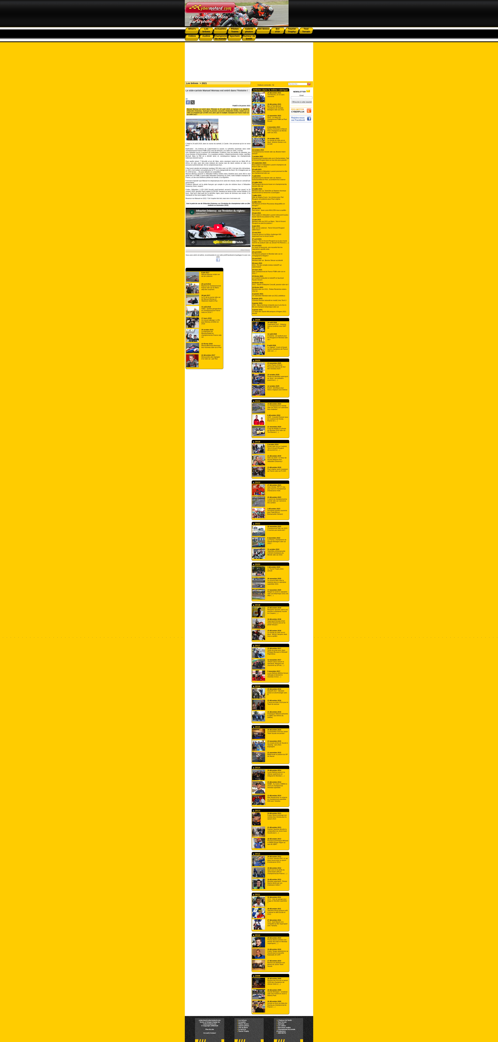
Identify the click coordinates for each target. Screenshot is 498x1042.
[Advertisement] (249, 60)
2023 (257, 482)
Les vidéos (282, 1026)
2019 (257, 441)
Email (302, 95)
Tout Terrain (282, 1022)
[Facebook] (188, 104)
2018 (257, 605)
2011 (257, 894)
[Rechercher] (309, 84)
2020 (257, 564)
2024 (257, 401)
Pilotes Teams (243, 1024)
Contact (213, 1033)
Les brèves (192, 83)
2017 (257, 645)
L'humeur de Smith (285, 1020)
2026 (257, 319)
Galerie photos (243, 1026)
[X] (193, 104)
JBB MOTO (282, 1033)
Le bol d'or (242, 1029)
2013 (257, 810)
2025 (257, 360)
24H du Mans (243, 1027)
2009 (257, 975)
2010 (257, 935)
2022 (257, 523)
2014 (257, 767)
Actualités (242, 1022)
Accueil (206, 1033)
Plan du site (209, 1029)
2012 (257, 854)
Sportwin (281, 1024)
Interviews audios (284, 1027)
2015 (257, 727)
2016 (257, 686)
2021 (204, 83)
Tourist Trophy (243, 1031)
